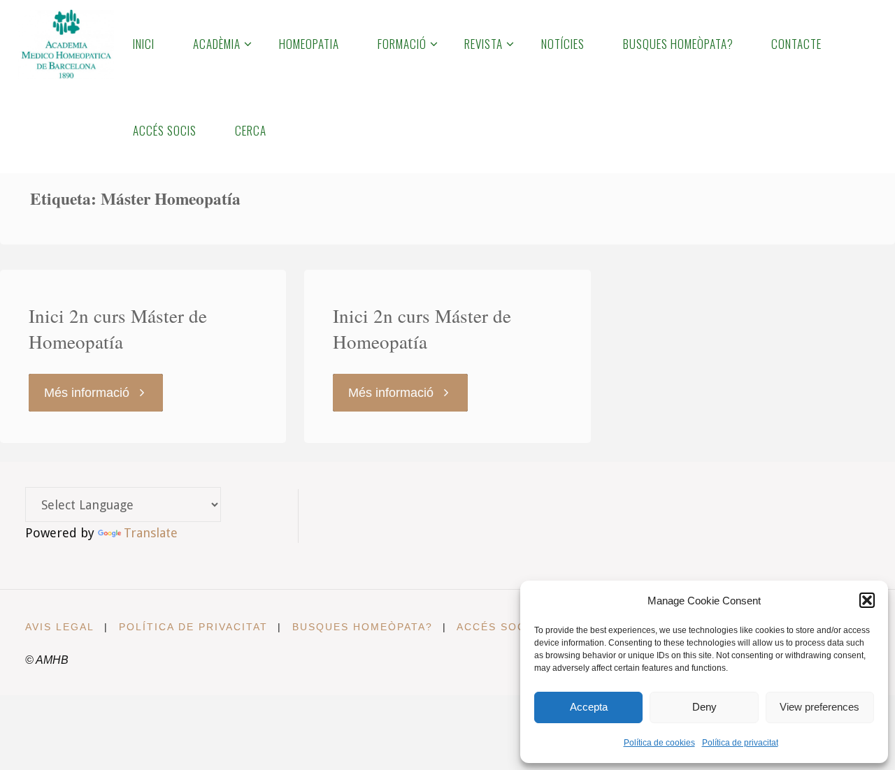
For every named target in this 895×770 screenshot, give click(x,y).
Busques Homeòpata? (362, 626)
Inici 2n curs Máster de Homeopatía (118, 329)
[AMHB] (66, 43)
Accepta (589, 707)
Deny (704, 707)
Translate (151, 532)
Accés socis (497, 626)
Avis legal (59, 626)
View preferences (819, 707)
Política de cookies (659, 743)
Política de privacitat (740, 743)
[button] (867, 600)
